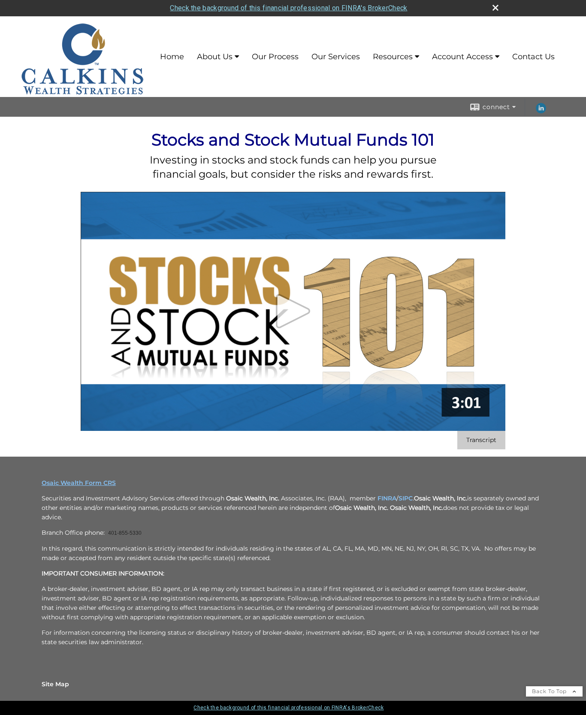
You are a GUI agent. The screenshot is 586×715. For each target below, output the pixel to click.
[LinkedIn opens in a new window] (541, 111)
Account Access (462, 56)
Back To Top (550, 691)
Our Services (335, 56)
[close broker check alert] (495, 7)
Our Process (275, 56)
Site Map (55, 684)
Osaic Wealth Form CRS (79, 483)
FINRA (387, 498)
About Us (215, 56)
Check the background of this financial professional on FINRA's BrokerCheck (288, 8)
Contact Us (533, 56)
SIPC (406, 498)
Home (172, 56)
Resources (393, 56)
